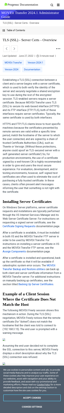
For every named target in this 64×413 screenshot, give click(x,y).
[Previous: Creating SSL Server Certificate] (7, 49)
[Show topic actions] (58, 48)
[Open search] (51, 5)
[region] (32, 389)
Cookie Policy (43, 384)
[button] (32, 30)
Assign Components (14, 251)
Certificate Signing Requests (19, 226)
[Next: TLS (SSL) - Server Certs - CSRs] (14, 49)
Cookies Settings (32, 406)
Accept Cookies (32, 397)
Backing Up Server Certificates (35, 284)
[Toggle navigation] (58, 5)
